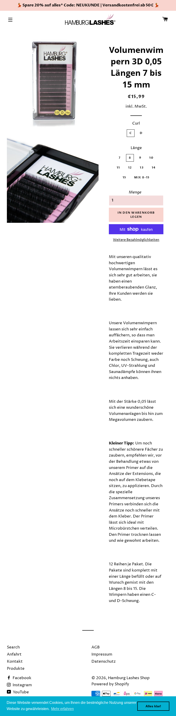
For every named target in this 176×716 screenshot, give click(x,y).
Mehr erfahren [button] (62, 709)
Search (13, 647)
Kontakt (15, 661)
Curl (136, 123)
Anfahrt (14, 654)
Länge (136, 148)
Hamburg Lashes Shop (129, 678)
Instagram (22, 685)
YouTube (20, 692)
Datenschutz (103, 661)
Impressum (101, 654)
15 (124, 177)
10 (151, 158)
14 (154, 168)
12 (130, 168)
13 (142, 168)
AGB (95, 647)
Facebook (21, 678)
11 (118, 168)
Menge (135, 192)
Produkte (16, 668)
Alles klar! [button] (153, 706)
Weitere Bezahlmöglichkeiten (136, 240)
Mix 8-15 (141, 177)
